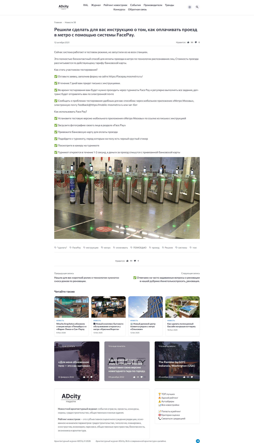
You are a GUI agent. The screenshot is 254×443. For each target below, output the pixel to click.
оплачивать (122, 247)
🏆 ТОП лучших (166, 394)
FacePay (76, 247)
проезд (155, 247)
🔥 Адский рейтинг (168, 397)
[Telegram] (198, 441)
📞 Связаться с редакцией (171, 418)
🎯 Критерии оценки (169, 415)
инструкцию (92, 247)
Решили (169, 247)
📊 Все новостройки (168, 404)
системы (182, 247)
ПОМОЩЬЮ (139, 247)
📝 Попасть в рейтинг (169, 411)
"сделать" (62, 247)
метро (107, 247)
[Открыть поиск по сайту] (197, 7)
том (195, 247)
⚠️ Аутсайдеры (166, 401)
